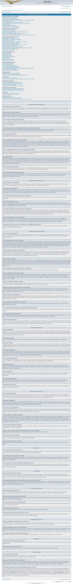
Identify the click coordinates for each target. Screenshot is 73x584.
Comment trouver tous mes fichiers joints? (10, 94)
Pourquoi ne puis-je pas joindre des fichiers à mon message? (14, 44)
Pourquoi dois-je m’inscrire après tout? (9, 18)
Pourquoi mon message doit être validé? (10, 48)
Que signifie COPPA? (6, 24)
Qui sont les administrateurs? (7, 63)
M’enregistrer (10, 6)
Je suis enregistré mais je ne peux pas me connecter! (12, 22)
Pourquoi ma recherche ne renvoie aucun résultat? (12, 82)
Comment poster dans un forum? (8, 37)
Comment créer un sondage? (8, 40)
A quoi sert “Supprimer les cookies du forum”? (11, 26)
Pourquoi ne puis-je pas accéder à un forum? (11, 43)
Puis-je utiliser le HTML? (7, 53)
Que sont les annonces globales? (8, 56)
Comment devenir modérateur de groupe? (10, 67)
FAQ (64, 6)
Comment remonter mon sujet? (8, 49)
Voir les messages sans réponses (8, 10)
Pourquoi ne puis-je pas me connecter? (9, 17)
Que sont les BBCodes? (6, 52)
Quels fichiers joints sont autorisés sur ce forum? (11, 93)
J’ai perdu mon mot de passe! (8, 21)
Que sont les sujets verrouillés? (8, 59)
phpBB (32, 582)
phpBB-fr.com (39, 583)
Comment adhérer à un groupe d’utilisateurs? (11, 66)
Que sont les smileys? (6, 54)
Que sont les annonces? (7, 57)
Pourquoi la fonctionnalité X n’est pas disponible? (11, 98)
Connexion (5, 6)
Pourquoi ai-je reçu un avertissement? (9, 45)
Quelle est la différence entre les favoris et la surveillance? (13, 88)
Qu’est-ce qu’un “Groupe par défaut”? (9, 69)
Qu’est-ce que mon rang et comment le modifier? (11, 34)
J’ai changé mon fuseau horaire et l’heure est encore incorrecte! (14, 31)
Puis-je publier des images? (7, 55)
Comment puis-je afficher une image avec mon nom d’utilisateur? (14, 33)
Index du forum (7, 579)
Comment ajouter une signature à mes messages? (12, 39)
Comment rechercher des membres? (9, 84)
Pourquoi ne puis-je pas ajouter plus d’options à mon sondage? (14, 41)
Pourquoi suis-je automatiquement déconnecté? (11, 19)
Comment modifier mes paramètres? (9, 29)
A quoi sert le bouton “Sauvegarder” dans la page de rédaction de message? (17, 47)
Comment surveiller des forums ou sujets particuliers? (12, 89)
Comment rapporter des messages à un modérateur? (12, 46)
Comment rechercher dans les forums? (9, 81)
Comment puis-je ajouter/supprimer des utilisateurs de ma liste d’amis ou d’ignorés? (18, 78)
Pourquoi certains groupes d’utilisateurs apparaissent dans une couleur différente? (18, 68)
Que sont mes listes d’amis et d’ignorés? (10, 77)
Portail (3, 579)
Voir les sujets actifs (17, 10)
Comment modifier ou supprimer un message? (11, 38)
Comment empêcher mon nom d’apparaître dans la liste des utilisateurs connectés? (18, 20)
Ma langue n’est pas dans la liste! (8, 32)
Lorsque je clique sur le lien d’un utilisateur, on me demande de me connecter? (18, 35)
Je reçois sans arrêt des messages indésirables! (11, 74)
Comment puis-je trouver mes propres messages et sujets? (13, 85)
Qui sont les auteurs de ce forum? (8, 97)
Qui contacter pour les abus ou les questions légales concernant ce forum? (16, 99)
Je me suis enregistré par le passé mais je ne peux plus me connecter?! (16, 23)
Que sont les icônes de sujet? (8, 60)
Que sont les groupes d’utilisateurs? (9, 65)
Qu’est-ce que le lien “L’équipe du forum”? (10, 70)
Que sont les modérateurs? (7, 64)
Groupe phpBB (43, 555)
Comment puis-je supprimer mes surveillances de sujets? (13, 90)
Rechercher (69, 6)
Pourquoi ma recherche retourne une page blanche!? (12, 83)
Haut (3, 110)
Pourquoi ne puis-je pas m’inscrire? (9, 25)
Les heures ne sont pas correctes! (8, 30)
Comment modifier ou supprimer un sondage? (11, 42)
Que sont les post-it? (6, 58)
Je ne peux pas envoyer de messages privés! (11, 73)
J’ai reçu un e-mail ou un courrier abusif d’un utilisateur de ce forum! (15, 75)
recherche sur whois (11, 569)
